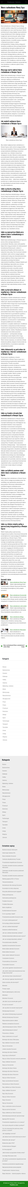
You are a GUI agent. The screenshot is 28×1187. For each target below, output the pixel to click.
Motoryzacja (6, 692)
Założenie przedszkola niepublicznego (12, 1164)
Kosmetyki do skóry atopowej (10, 888)
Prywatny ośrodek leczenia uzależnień (12, 875)
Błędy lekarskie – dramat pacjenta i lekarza (14, 1173)
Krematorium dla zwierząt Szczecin (12, 885)
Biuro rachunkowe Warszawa (18, 629)
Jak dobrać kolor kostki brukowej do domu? (14, 1136)
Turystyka (5, 727)
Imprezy (5, 683)
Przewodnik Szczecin (8, 964)
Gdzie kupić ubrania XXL (8, 853)
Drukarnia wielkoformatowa (9, 929)
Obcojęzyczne (6, 698)
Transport (5, 724)
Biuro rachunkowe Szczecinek (18, 595)
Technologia (6, 721)
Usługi (4, 733)
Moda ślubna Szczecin (8, 952)
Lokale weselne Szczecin (9, 1049)
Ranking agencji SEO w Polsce (10, 879)
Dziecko (5, 673)
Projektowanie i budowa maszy (10, 1170)
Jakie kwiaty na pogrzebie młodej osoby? (13, 1152)
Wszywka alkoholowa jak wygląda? (11, 891)
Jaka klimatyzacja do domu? (10, 1030)
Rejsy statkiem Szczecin (9, 1062)
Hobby (4, 679)
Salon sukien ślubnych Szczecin (11, 955)
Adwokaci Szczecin (7, 998)
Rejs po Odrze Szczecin (8, 1077)
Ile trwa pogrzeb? (7, 1149)
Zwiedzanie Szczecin (8, 958)
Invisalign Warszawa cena (9, 1156)
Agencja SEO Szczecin (8, 1119)
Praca (4, 702)
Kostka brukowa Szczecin (9, 910)
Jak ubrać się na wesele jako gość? (11, 1001)
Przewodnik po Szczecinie (9, 961)
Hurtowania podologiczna (9, 898)
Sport (4, 717)
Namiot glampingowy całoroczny (11, 992)
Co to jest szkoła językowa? (10, 920)
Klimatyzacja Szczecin (8, 1011)
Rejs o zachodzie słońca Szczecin (11, 1106)
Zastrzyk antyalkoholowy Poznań (11, 859)
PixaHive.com (14, 1185)
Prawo (4, 705)
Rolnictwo (5, 711)
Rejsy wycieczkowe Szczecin (10, 1081)
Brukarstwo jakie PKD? (8, 1143)
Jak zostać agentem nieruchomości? (12, 968)
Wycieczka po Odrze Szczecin (10, 1084)
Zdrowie (5, 740)
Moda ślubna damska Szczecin (10, 948)
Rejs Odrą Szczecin (7, 1093)
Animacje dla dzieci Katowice (10, 1071)
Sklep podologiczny (7, 894)
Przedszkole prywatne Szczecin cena (12, 917)
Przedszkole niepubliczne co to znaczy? (13, 1122)
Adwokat (4, 985)
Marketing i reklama (8, 686)
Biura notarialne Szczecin (9, 856)
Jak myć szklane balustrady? (10, 926)
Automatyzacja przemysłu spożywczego (13, 1116)
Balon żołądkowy (7, 907)
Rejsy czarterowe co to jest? (10, 1036)
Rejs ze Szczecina (7, 1046)
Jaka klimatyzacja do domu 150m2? (12, 1027)
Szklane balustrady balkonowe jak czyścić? (14, 936)
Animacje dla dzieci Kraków (9, 1052)
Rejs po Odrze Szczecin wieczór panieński (14, 1058)
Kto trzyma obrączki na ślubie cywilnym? (13, 1125)
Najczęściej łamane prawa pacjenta (11, 1167)
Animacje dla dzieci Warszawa (10, 1039)
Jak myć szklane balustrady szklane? (12, 933)
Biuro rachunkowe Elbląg (16, 617)
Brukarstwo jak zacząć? (8, 1140)
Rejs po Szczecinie (7, 1103)
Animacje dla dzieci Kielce (9, 1068)
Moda (4, 689)
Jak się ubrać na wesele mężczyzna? (12, 1008)
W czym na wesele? (7, 1004)
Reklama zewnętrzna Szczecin (10, 1023)
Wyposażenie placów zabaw (10, 1020)
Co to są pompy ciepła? (8, 914)
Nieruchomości (7, 695)
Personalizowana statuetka (9, 942)
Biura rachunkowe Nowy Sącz (18, 582)
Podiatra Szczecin (7, 901)
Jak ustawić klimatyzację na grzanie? (12, 1014)
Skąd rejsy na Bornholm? (9, 1055)
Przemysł (5, 708)
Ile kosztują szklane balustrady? (11, 923)
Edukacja (5, 676)
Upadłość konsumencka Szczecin (11, 945)
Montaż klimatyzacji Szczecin (10, 1017)
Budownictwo (6, 670)
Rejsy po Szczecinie (7, 1065)
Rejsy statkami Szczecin (9, 1090)
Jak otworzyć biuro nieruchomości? (11, 976)
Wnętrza (5, 737)
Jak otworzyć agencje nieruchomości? (12, 979)
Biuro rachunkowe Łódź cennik (18, 606)
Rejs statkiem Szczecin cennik (10, 1042)
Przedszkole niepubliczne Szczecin (12, 862)
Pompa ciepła (6, 988)
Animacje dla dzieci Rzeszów (10, 1074)
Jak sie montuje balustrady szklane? (12, 939)
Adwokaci (5, 995)
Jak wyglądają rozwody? (9, 1133)
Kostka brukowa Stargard (9, 1146)
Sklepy (4, 714)
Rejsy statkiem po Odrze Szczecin (11, 1112)
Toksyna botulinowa (7, 882)
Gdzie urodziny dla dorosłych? (10, 982)
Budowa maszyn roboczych (9, 849)
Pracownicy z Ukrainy (8, 1033)
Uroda (4, 730)
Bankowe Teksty (13, 2)
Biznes (4, 667)
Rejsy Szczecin (6, 1100)
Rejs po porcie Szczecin (9, 1109)
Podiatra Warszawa (7, 904)
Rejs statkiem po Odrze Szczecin (11, 1087)
